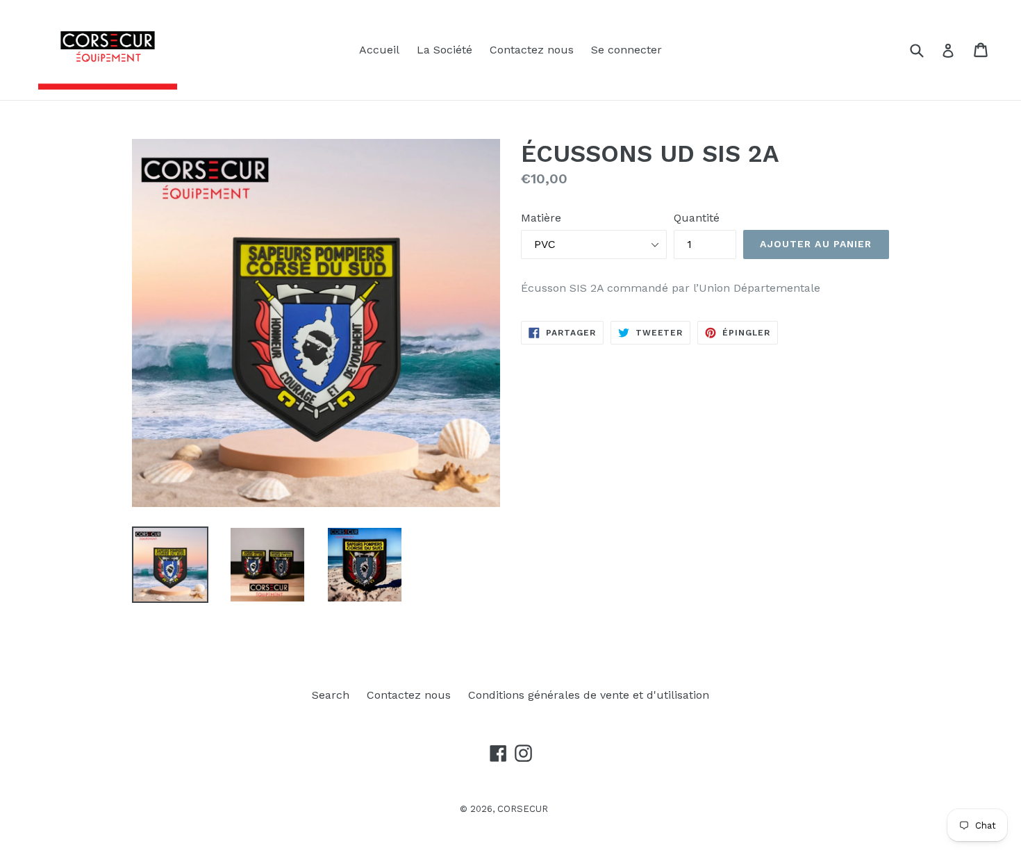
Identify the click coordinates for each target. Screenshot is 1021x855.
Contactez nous (532, 49)
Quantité (697, 217)
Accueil (379, 49)
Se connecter (626, 49)
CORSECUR (522, 809)
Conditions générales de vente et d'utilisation (588, 695)
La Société (444, 49)
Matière (541, 217)
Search (330, 695)
